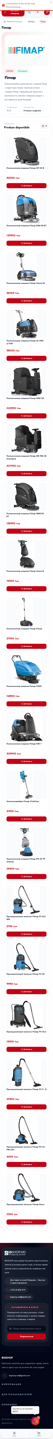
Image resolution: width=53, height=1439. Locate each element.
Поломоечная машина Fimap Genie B (25, 571)
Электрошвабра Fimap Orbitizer (23, 801)
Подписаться (26, 1336)
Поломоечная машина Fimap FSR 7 (24, 744)
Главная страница (14, 22)
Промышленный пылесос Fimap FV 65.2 (26, 1032)
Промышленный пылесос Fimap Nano (25, 1204)
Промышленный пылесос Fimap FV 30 (26, 974)
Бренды (31, 22)
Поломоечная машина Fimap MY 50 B (25, 168)
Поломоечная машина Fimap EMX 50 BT (26, 225)
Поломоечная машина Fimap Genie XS (26, 283)
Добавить (27, 186)
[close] (51, 2)
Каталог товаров (14, 12)
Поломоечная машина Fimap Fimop (24, 629)
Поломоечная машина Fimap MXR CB (25, 398)
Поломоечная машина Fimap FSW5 (24, 686)
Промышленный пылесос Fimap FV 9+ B (26, 1089)
